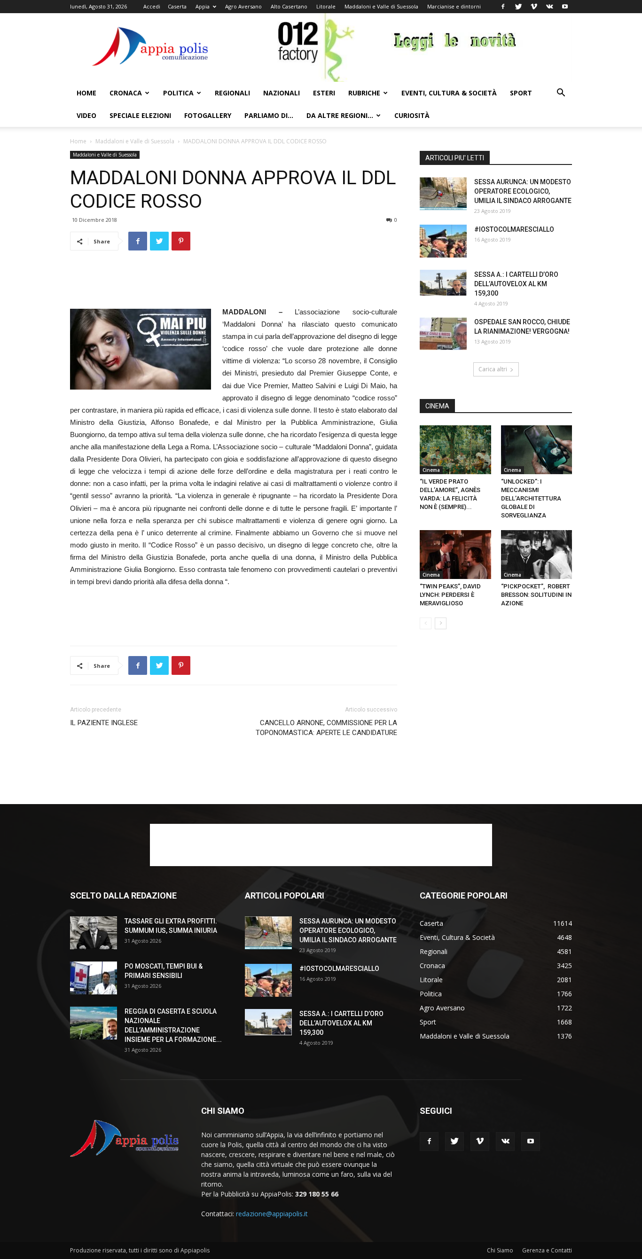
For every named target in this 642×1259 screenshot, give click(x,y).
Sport (521, 92)
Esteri (324, 92)
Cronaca (126, 92)
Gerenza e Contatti (547, 1250)
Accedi (151, 6)
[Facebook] (503, 6)
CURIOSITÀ (412, 115)
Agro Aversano (243, 6)
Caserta (177, 6)
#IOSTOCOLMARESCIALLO (514, 229)
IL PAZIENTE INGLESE (105, 723)
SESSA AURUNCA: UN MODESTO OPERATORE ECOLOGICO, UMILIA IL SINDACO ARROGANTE (523, 191)
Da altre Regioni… (339, 115)
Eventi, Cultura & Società (449, 92)
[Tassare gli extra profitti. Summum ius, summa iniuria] (93, 932)
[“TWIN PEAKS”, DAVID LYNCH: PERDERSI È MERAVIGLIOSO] (455, 554)
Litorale (326, 6)
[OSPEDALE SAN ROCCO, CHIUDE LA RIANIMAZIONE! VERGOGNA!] (443, 333)
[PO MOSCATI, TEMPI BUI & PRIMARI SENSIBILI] (93, 978)
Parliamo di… (268, 115)
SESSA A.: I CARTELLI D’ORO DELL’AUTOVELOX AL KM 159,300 (516, 284)
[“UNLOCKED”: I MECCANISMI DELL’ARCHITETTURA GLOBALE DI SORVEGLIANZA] (536, 449)
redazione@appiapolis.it (272, 1213)
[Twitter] (518, 6)
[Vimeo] (534, 6)
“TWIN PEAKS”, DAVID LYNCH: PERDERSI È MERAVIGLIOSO (450, 595)
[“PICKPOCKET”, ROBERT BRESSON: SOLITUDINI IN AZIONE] (536, 554)
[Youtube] (565, 6)
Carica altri (492, 369)
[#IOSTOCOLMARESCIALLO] (443, 241)
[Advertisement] (234, 282)
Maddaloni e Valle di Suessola (381, 6)
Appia (203, 6)
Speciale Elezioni (140, 115)
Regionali (232, 92)
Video (86, 115)
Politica (178, 92)
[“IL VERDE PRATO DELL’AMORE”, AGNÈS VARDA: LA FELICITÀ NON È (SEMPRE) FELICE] (455, 449)
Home (86, 92)
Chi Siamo (500, 1250)
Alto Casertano (289, 6)
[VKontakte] (549, 6)
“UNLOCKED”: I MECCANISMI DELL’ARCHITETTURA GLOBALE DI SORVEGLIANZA (531, 498)
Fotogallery (207, 115)
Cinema (431, 470)
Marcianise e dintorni (454, 6)
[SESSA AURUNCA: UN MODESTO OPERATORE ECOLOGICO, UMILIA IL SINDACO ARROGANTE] (443, 193)
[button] (560, 93)
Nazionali (281, 92)
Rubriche (364, 92)
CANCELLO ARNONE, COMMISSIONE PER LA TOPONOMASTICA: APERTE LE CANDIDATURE (326, 728)
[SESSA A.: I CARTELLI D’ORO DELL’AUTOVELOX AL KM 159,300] (443, 283)
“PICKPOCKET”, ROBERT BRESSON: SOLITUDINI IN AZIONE (536, 595)
